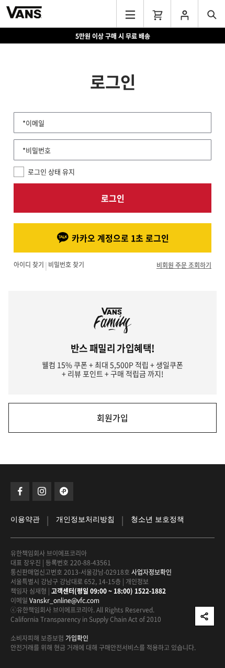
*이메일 (33, 123)
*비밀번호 (36, 150)
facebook (19, 491)
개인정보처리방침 (85, 519)
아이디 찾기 (29, 265)
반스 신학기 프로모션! (112, 36)
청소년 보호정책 (157, 519)
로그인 (113, 198)
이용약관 (25, 519)
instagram (41, 491)
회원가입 (112, 417)
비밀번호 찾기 (66, 265)
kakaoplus (63, 491)
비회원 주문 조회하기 (183, 265)
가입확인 (76, 638)
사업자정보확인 (151, 572)
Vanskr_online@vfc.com (64, 600)
